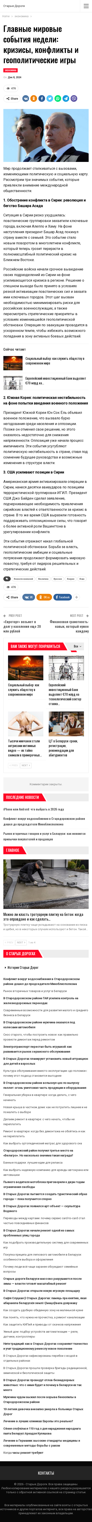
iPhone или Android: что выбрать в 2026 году (33, 809)
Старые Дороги (14, 6)
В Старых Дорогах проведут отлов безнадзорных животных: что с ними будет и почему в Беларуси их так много (42, 1385)
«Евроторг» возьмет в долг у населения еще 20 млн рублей (22, 626)
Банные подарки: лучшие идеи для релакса (33, 1162)
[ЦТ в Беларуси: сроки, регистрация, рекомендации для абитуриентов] (66, 724)
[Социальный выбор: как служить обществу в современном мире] (13, 363)
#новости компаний (23, 578)
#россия (58, 578)
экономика (10, 70)
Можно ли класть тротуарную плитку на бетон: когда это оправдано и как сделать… (43, 916)
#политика (43, 578)
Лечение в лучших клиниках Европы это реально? (38, 1421)
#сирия (70, 578)
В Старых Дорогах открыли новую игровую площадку (41, 1290)
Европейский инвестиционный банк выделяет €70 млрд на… (55, 380)
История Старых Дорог (23, 967)
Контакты (46, 1473)
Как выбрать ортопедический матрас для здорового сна (42, 1143)
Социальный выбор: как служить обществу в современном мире (54, 360)
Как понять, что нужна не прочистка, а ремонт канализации (44, 1317)
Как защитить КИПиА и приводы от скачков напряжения (42, 1324)
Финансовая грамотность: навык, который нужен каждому (69, 626)
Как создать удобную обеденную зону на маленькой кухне (43, 1310)
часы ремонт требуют (27, 1452)
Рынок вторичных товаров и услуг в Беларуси (35, 991)
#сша (81, 578)
